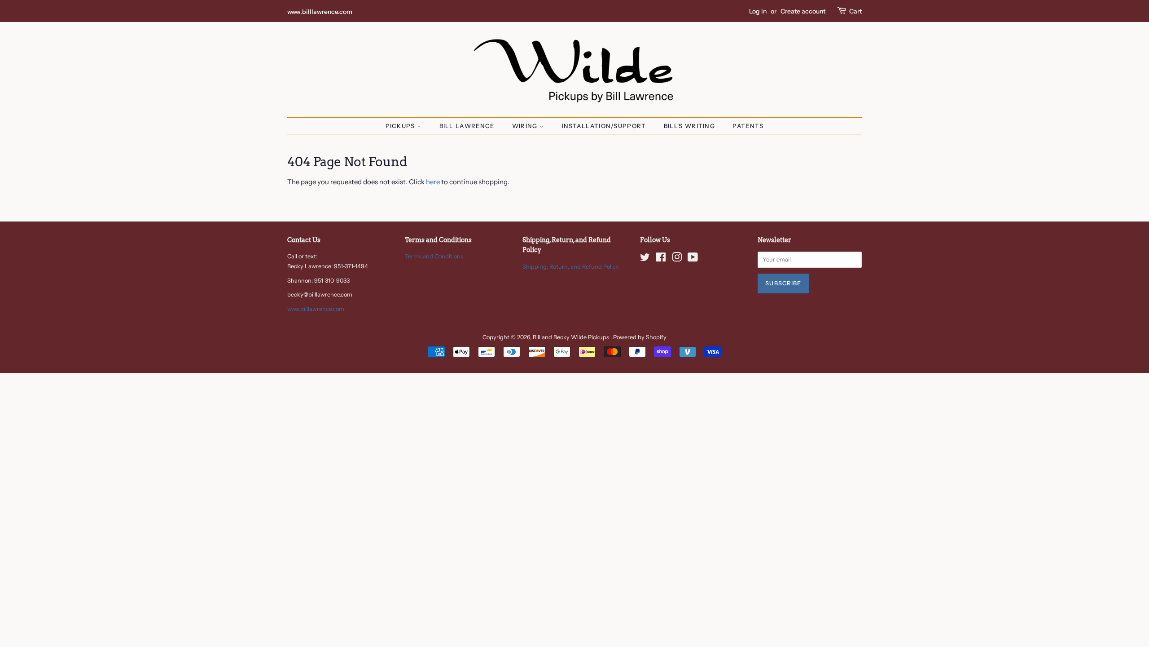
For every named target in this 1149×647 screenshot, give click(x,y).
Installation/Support (604, 125)
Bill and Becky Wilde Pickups (571, 337)
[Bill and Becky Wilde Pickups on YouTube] (693, 259)
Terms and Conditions (434, 256)
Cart (855, 11)
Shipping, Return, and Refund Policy (570, 266)
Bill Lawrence (467, 125)
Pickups (401, 125)
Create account (803, 11)
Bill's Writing (689, 125)
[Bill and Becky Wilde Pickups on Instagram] (677, 259)
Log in (758, 11)
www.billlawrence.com (319, 11)
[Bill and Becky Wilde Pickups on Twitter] (645, 259)
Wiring (525, 125)
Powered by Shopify (640, 337)
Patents (747, 125)
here (433, 181)
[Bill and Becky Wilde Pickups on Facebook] (661, 259)
